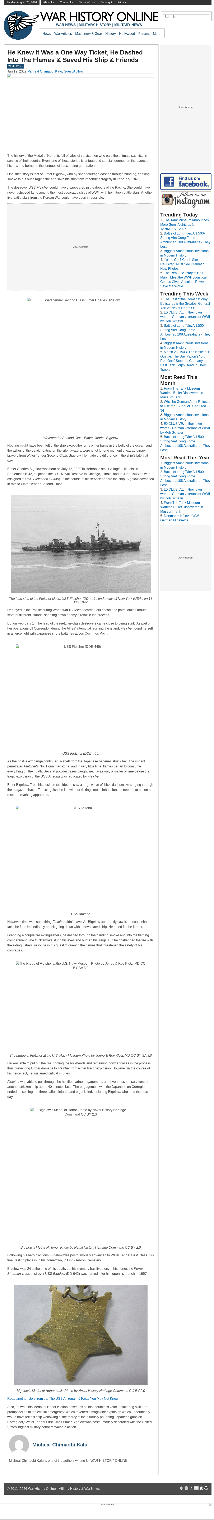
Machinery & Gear (88, 33)
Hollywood (127, 33)
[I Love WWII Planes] (201, 1488)
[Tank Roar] (196, 1488)
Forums (144, 33)
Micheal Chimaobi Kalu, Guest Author (55, 71)
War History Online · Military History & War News (64, 1488)
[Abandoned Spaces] (191, 1488)
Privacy (122, 2)
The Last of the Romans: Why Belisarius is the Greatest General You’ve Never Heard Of (185, 303)
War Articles (63, 33)
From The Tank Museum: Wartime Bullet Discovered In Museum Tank (181, 393)
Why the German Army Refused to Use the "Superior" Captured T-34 (185, 406)
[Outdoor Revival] (186, 1488)
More (156, 33)
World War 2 (15, 66)
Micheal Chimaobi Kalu (60, 1444)
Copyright (106, 2)
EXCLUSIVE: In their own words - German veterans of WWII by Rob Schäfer (185, 317)
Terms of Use (87, 2)
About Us (49, 2)
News (46, 33)
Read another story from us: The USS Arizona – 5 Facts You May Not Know (63, 1398)
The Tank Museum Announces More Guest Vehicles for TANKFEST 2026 (184, 224)
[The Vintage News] (181, 1488)
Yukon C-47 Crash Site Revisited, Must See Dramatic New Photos (182, 264)
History (110, 33)
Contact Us (67, 2)
